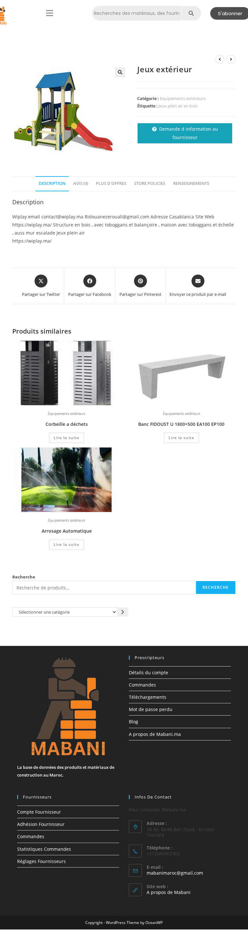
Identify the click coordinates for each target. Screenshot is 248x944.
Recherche (23, 577)
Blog (133, 721)
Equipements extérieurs (183, 98)
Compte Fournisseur (39, 812)
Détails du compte (148, 672)
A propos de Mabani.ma (155, 734)
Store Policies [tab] (149, 183)
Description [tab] (52, 183)
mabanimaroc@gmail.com (175, 873)
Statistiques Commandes (44, 849)
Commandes (142, 685)
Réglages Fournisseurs (41, 861)
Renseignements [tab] (191, 183)
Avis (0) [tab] (80, 183)
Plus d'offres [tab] (111, 183)
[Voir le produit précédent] (219, 59)
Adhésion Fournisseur (41, 824)
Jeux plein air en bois (178, 106)
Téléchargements (147, 697)
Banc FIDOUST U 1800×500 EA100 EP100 (181, 424)
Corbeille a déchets (67, 424)
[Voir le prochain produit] (231, 59)
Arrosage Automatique (67, 531)
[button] (49, 13)
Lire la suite (66, 437)
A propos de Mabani (169, 892)
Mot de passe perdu (150, 709)
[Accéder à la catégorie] (123, 612)
